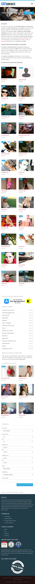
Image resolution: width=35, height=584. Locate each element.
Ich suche (4, 428)
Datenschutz (20, 582)
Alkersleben (17, 318)
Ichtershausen (17, 315)
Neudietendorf (17, 343)
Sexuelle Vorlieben (8, 522)
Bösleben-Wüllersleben (17, 333)
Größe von (5, 444)
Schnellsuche (7, 516)
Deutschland (10, 492)
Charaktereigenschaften (10, 520)
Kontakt (14, 582)
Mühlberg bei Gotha (17, 348)
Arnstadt (3, 81)
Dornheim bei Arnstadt (17, 310)
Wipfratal (17, 320)
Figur (3, 466)
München (6, 533)
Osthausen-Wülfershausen (17, 341)
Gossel (17, 328)
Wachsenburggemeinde (17, 312)
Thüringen (16, 492)
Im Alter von (5, 434)
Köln (5, 531)
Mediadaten (9, 582)
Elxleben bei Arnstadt (17, 330)
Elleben (17, 346)
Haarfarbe (4, 472)
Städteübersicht (8, 518)
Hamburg (6, 535)
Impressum (26, 582)
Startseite (3, 492)
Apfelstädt (17, 335)
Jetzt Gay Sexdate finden (25, 485)
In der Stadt (5, 478)
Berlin (5, 529)
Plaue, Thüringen (17, 323)
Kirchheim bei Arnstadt (17, 325)
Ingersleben (17, 338)
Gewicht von (5, 455)
